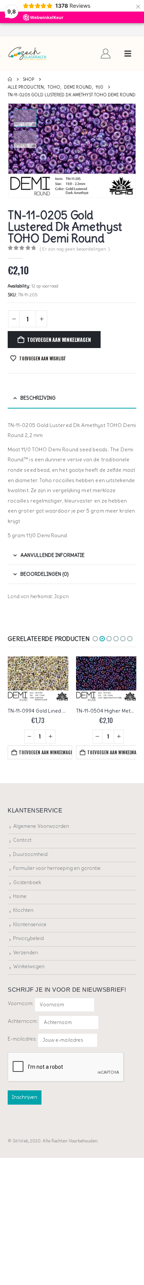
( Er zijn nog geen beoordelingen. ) (75, 249)
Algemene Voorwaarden (41, 826)
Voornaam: (20, 1003)
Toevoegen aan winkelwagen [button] (45, 752)
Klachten (23, 910)
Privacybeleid (28, 938)
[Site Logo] (27, 53)
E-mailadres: (23, 1039)
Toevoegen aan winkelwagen (59, 339)
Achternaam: (23, 1021)
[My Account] (106, 54)
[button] (127, 53)
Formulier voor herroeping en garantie (57, 868)
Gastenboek (27, 882)
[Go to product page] (38, 679)
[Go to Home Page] (10, 79)
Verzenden (25, 952)
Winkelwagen (29, 966)
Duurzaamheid (30, 854)
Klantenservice (29, 924)
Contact (22, 840)
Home (19, 896)
